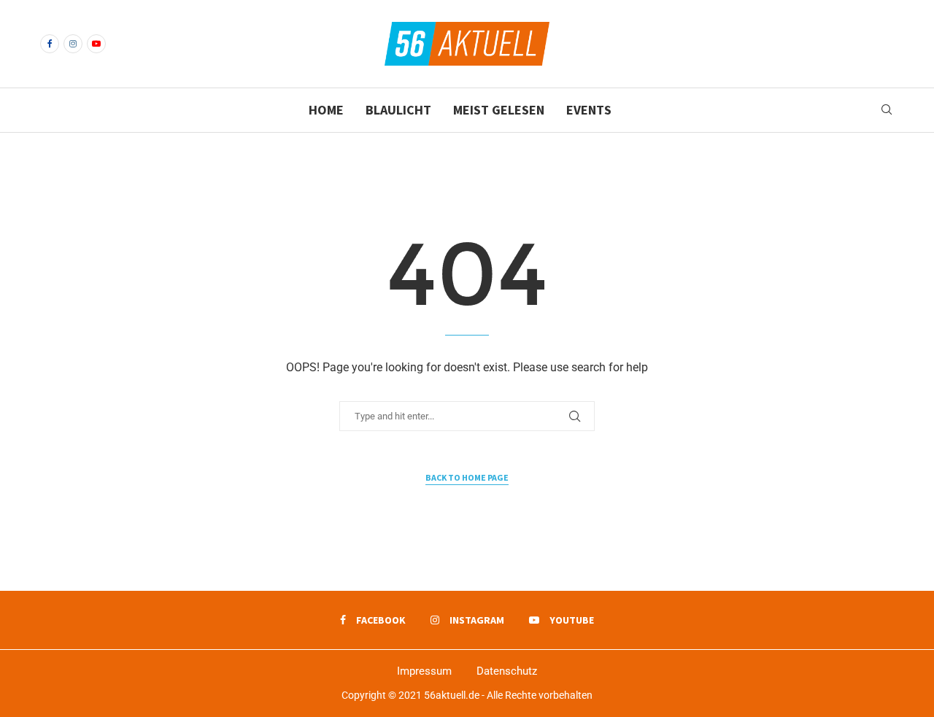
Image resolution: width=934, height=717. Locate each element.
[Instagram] (72, 43)
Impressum (424, 671)
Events (588, 109)
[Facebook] (49, 43)
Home (326, 109)
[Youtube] (96, 43)
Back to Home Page (467, 477)
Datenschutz (506, 671)
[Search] (886, 110)
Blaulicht (398, 109)
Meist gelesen (498, 109)
